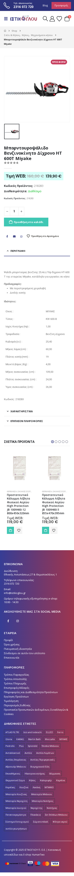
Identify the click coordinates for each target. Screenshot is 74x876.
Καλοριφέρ (46, 780)
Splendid (32, 745)
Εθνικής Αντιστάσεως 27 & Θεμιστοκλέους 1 (30, 574)
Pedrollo (10, 745)
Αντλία (28, 752)
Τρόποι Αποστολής (15, 679)
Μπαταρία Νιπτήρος (42, 800)
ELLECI (49, 732)
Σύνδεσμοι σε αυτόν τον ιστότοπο (24, 653)
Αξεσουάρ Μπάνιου (16, 766)
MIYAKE (63, 739)
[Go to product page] (19, 468)
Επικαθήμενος (13, 773)
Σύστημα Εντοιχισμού (17, 821)
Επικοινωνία (11, 657)
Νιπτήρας (52, 807)
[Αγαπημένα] (59, 18)
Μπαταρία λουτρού (16, 807)
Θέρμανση (12, 491)
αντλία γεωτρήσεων (16, 828)
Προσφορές (61, 5)
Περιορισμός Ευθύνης (17, 705)
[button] (7, 18)
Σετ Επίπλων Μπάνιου (56, 814)
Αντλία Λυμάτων (45, 752)
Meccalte (50, 739)
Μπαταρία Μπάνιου (41, 794)
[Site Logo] (23, 18)
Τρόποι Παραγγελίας (16, 674)
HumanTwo (38, 854)
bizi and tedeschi (32, 732)
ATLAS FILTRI (12, 732)
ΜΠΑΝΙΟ (49, 787)
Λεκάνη (36, 787)
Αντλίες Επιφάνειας (16, 759)
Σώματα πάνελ (40, 821)
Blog (45, 5)
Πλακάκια (35, 814)
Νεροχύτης (36, 807)
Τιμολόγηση (11, 701)
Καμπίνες (10, 787)
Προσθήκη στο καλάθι (28, 222)
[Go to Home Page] (5, 31)
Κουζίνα (24, 787)
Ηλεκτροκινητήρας (35, 773)
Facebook (7, 236)
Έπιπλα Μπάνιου (50, 745)
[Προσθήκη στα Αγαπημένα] (18, 530)
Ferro (60, 732)
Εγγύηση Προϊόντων (16, 696)
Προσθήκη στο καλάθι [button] (10, 530)
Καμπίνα (60, 780)
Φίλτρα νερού (60, 821)
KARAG (20, 739)
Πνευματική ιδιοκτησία (18, 649)
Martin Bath (34, 739)
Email (14, 236)
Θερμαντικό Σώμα (15, 780)
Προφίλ (8, 640)
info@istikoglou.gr (15, 593)
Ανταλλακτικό (13, 752)
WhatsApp (21, 236)
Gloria (9, 739)
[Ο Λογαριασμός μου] (52, 18)
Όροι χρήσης (12, 644)
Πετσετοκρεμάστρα (16, 814)
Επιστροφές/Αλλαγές (16, 688)
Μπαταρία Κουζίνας (16, 794)
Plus (21, 745)
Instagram (18, 621)
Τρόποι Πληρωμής (15, 683)
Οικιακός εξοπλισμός (27, 491)
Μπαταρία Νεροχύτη (16, 800)
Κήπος (32, 780)
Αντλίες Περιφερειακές (42, 759)
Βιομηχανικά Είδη (39, 766)
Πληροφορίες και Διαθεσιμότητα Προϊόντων (31, 692)
